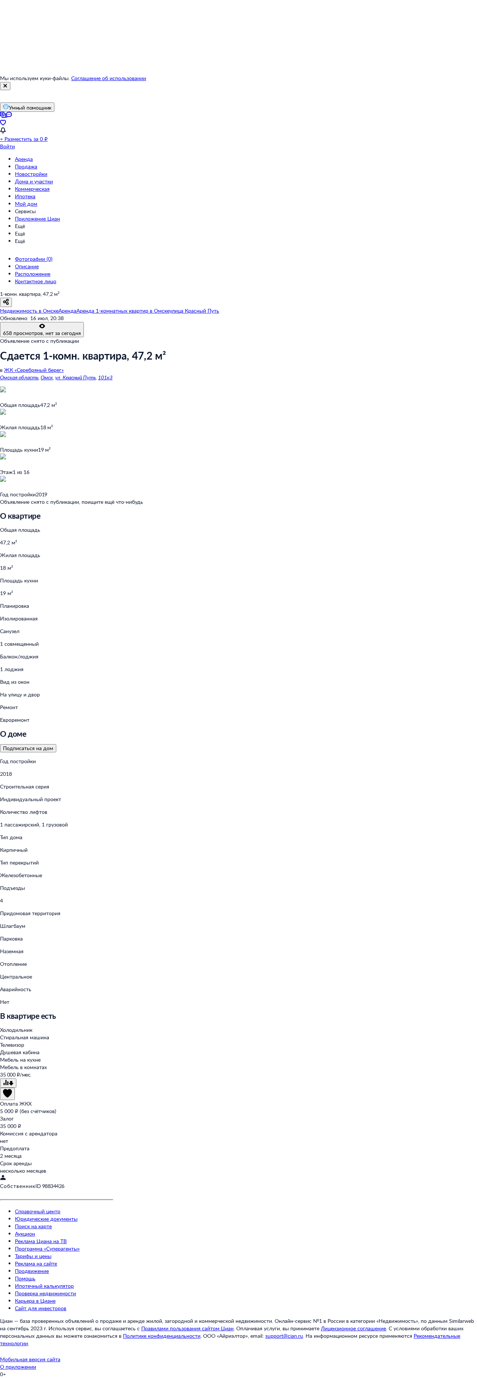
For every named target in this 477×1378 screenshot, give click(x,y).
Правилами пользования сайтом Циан (187, 1328)
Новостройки (31, 173)
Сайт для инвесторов (40, 1308)
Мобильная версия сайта (30, 1359)
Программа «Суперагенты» (47, 1248)
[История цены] (8, 1083)
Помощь (25, 1278)
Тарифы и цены (33, 1256)
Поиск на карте (33, 1226)
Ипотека (25, 196)
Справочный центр (37, 1211)
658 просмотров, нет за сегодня (42, 332)
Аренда (24, 158)
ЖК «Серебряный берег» (34, 369)
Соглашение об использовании (108, 78)
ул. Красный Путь (75, 377)
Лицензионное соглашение (353, 1328)
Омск (47, 377)
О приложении (18, 1366)
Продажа (26, 166)
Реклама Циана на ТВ (41, 1241)
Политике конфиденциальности (161, 1335)
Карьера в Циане (35, 1300)
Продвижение (32, 1270)
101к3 (105, 377)
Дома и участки (34, 181)
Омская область (19, 377)
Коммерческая (32, 188)
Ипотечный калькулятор (44, 1285)
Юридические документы (46, 1218)
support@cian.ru (284, 1335)
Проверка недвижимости (45, 1293)
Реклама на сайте (36, 1263)
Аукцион (25, 1233)
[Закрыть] (5, 86)
